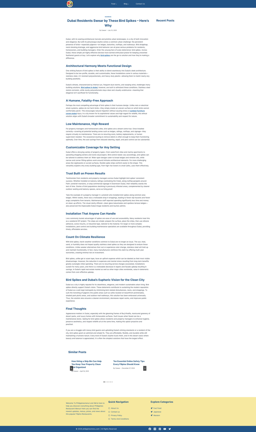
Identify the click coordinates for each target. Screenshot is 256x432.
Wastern (156, 415)
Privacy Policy (116, 415)
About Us (115, 408)
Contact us (115, 412)
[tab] (104, 381)
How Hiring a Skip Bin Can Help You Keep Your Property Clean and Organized (87, 364)
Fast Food (157, 408)
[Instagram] (154, 429)
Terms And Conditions (120, 419)
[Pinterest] (159, 429)
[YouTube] (164, 429)
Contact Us (140, 4)
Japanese (157, 412)
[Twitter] (169, 429)
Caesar (104, 30)
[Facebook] (149, 429)
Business (108, 16)
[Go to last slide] (71, 368)
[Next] (144, 368)
